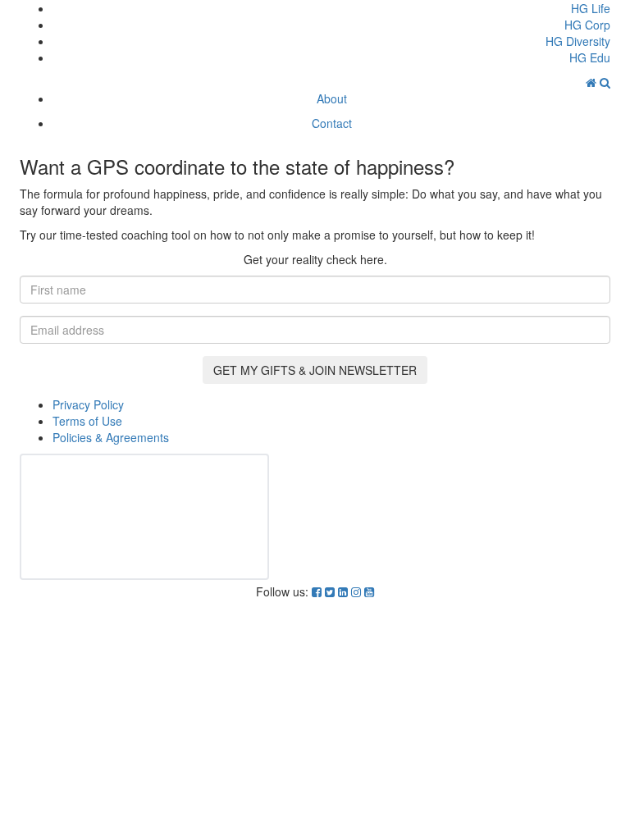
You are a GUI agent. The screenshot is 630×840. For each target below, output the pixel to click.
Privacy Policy (88, 404)
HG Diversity (578, 41)
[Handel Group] (593, 82)
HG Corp (587, 24)
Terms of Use (87, 421)
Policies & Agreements (110, 437)
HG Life (590, 8)
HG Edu (589, 57)
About (332, 98)
